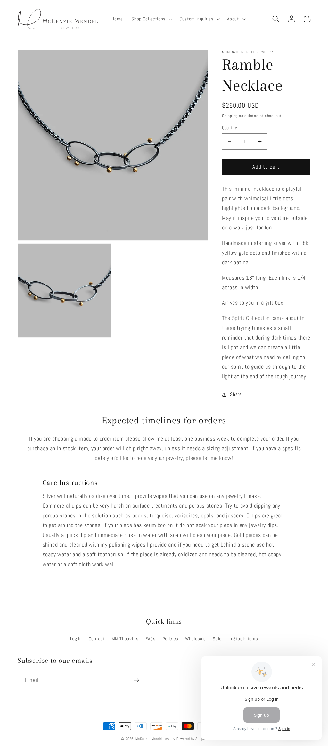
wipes (160, 496)
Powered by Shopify (191, 738)
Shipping (230, 115)
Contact (97, 639)
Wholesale (195, 639)
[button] (151, 19)
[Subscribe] (136, 680)
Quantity (229, 128)
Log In (76, 639)
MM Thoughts (125, 639)
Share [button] (236, 394)
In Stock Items (243, 639)
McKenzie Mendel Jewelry (155, 738)
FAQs (150, 639)
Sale (217, 639)
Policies (170, 639)
